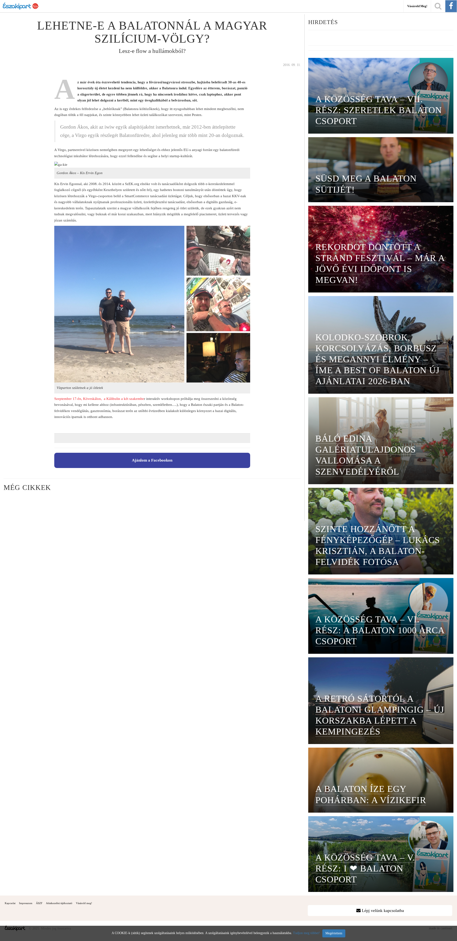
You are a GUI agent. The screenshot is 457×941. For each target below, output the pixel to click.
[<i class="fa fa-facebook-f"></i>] (451, 6)
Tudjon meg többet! (306, 933)
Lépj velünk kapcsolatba (382, 910)
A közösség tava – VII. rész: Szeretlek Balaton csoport (378, 110)
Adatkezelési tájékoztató (59, 903)
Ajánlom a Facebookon (152, 460)
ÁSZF (39, 903)
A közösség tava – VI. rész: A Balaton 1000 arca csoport (380, 630)
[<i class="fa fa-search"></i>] (438, 6)
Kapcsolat (10, 903)
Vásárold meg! (417, 6)
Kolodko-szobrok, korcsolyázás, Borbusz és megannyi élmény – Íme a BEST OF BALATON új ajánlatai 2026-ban (377, 359)
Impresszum (25, 903)
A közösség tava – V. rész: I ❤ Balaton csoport (365, 868)
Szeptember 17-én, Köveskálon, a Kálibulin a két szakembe (99, 399)
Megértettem (333, 933)
